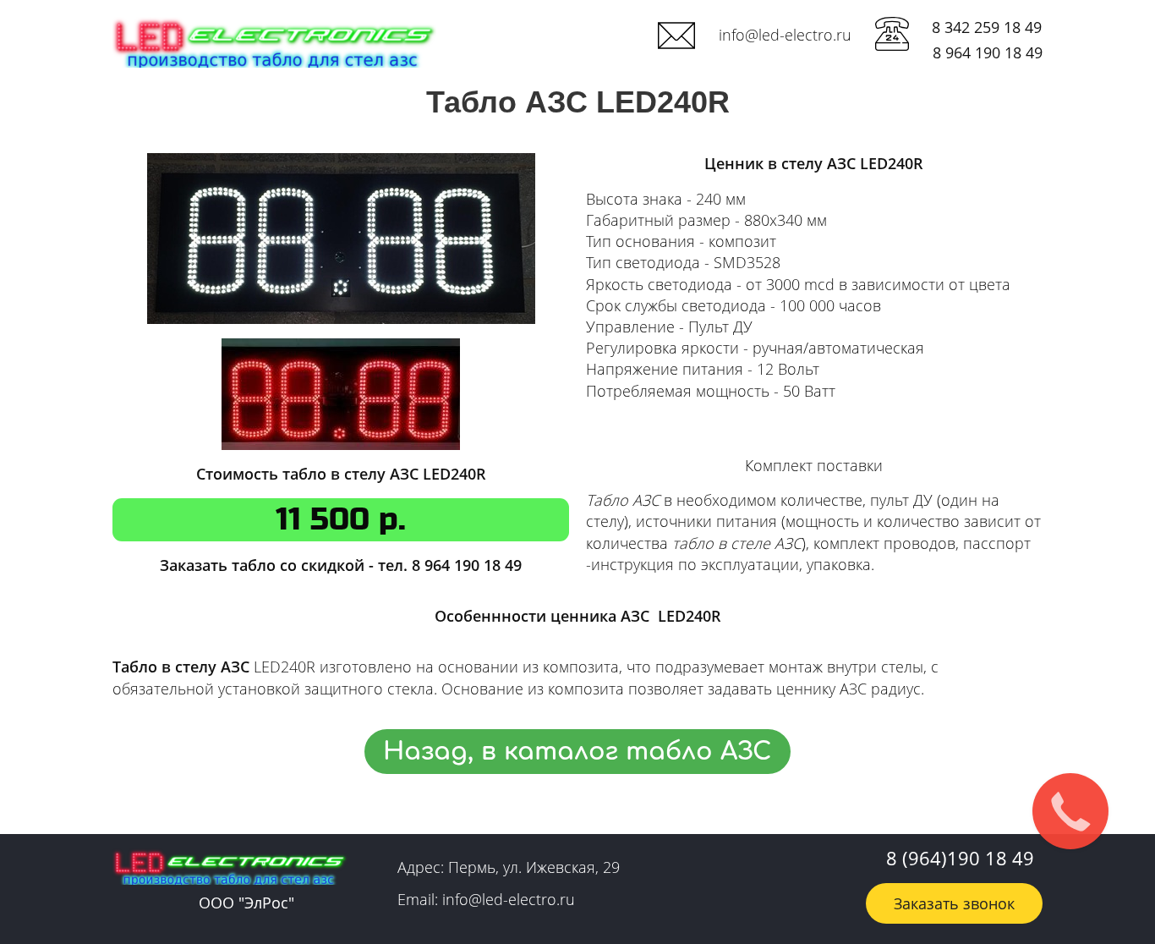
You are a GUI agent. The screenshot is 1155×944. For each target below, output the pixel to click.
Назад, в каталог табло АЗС (577, 752)
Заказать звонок (954, 903)
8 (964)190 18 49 (960, 857)
